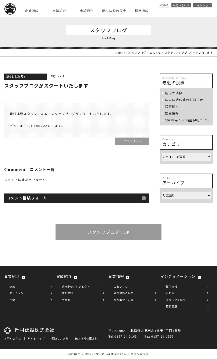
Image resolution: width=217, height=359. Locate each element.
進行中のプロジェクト (76, 286)
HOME (164, 5)
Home (119, 52)
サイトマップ (202, 5)
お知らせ (155, 52)
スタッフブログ (136, 52)
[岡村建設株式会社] (10, 9)
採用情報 (171, 286)
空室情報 (172, 113)
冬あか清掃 (173, 93)
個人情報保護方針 (86, 338)
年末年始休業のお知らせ (184, 100)
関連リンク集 (59, 338)
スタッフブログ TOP (108, 232)
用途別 (66, 300)
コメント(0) (132, 141)
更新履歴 (171, 306)
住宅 (12, 300)
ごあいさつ (121, 286)
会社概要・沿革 (124, 300)
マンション (17, 293)
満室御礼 (172, 107)
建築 (12, 286)
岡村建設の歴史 (124, 293)
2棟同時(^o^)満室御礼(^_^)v (187, 120)
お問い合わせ (181, 5)
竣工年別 (67, 293)
